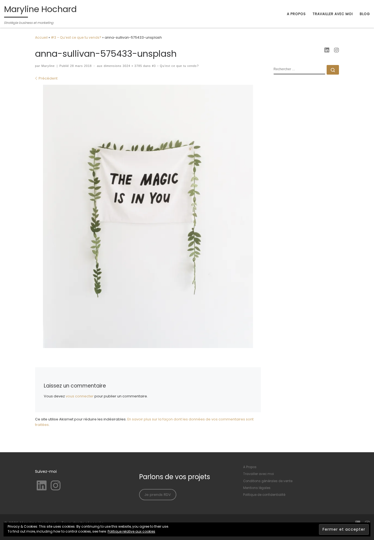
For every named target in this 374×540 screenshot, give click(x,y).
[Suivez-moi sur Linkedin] (326, 50)
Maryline (48, 65)
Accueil (41, 37)
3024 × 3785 (132, 65)
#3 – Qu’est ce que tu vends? (76, 37)
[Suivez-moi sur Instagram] (336, 50)
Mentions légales (257, 488)
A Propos (250, 467)
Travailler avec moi (258, 474)
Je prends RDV (157, 494)
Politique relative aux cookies (131, 531)
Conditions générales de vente (267, 481)
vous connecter (80, 396)
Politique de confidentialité (264, 495)
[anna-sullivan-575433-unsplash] (148, 216)
